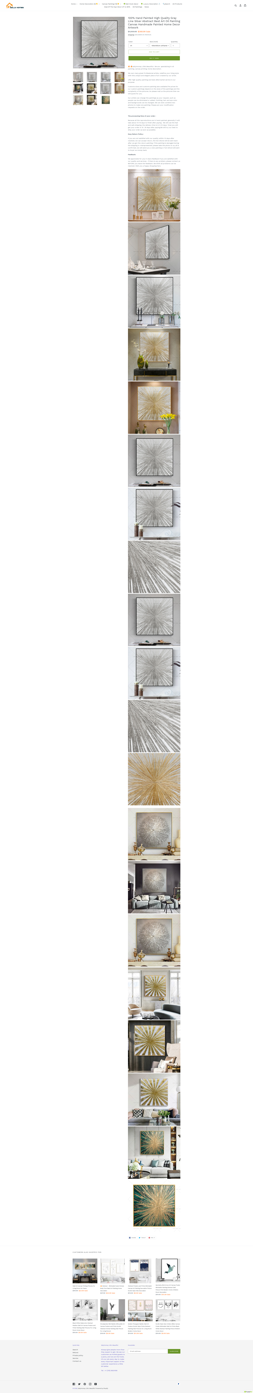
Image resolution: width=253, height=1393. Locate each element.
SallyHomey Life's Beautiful (86, 1388)
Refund (75, 1352)
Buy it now (154, 58)
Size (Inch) (154, 42)
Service (75, 1358)
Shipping (131, 35)
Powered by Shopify (102, 1388)
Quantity (174, 42)
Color (130, 42)
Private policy (78, 1355)
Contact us (77, 1361)
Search (75, 1350)
